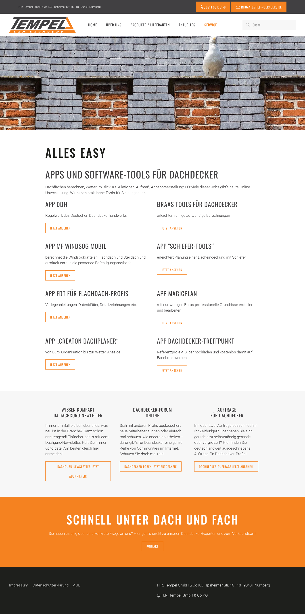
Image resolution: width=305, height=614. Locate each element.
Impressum (18, 585)
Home (92, 25)
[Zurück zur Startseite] (42, 25)
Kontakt (152, 546)
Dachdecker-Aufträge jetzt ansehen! (226, 466)
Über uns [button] (113, 25)
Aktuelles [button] (187, 25)
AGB (76, 585)
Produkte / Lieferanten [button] (150, 25)
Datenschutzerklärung (51, 585)
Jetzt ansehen (60, 228)
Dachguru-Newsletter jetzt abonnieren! (78, 471)
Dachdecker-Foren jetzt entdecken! (150, 466)
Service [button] (210, 25)
